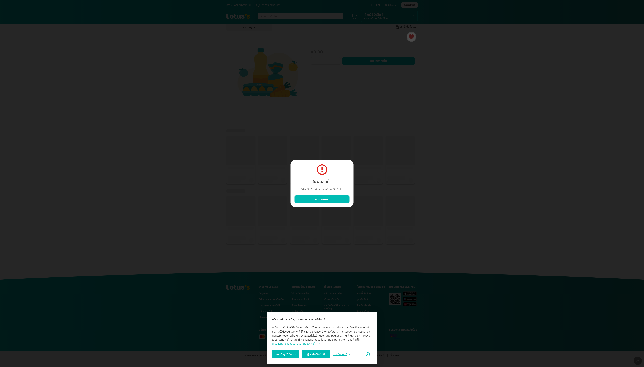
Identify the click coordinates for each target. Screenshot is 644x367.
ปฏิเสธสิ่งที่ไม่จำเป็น (316, 354)
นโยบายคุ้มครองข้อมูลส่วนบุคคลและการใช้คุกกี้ (296, 344)
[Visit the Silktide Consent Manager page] (368, 354)
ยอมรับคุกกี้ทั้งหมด (286, 354)
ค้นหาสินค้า (322, 199)
